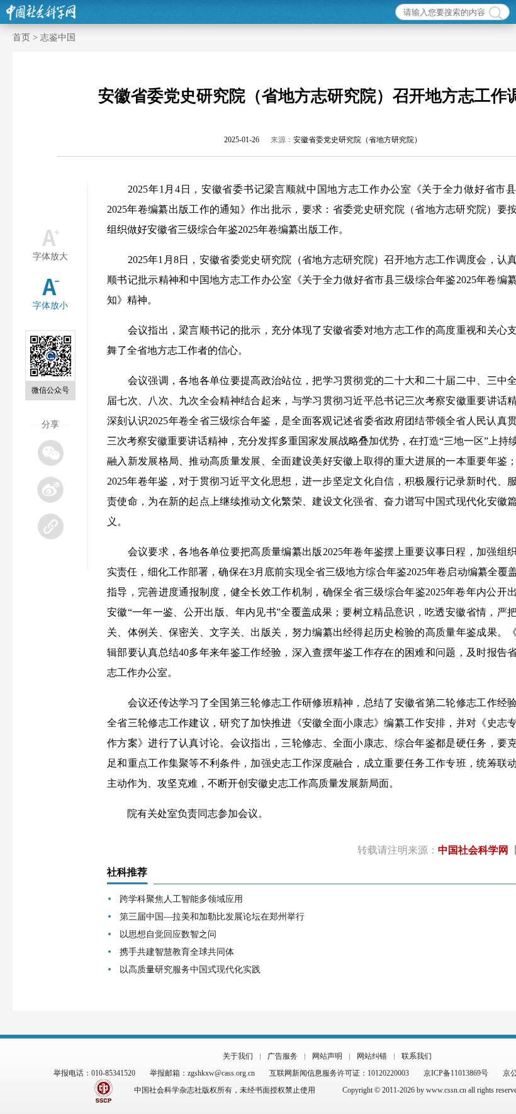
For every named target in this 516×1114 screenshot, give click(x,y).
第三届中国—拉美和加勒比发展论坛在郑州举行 (212, 916)
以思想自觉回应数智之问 (168, 934)
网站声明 (327, 1056)
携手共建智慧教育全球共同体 (177, 952)
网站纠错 (372, 1056)
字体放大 (50, 256)
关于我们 (238, 1056)
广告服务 (282, 1056)
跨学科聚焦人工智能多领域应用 (181, 899)
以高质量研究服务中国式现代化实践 (190, 969)
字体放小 (50, 305)
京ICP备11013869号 (455, 1073)
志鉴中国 (58, 37)
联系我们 (416, 1056)
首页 (21, 37)
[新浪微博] (50, 489)
